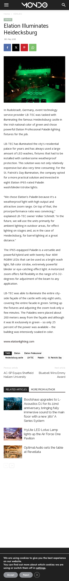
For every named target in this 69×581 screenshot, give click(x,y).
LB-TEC (30, 357)
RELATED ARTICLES (16, 390)
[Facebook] (7, 47)
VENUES (17, 14)
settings (40, 568)
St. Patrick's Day (55, 357)
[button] (6, 5)
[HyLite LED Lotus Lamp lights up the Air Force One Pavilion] (13, 434)
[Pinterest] (24, 47)
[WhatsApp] (32, 47)
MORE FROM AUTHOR (43, 390)
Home (7, 14)
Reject (26, 574)
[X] (16, 47)
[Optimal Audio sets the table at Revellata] (13, 451)
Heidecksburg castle (14, 357)
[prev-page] (6, 465)
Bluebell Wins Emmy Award (52, 375)
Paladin (41, 357)
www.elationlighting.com (19, 341)
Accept (10, 574)
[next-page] (12, 465)
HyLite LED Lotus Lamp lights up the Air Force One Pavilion (42, 434)
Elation (17, 353)
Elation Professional (32, 353)
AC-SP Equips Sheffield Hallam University (18, 375)
